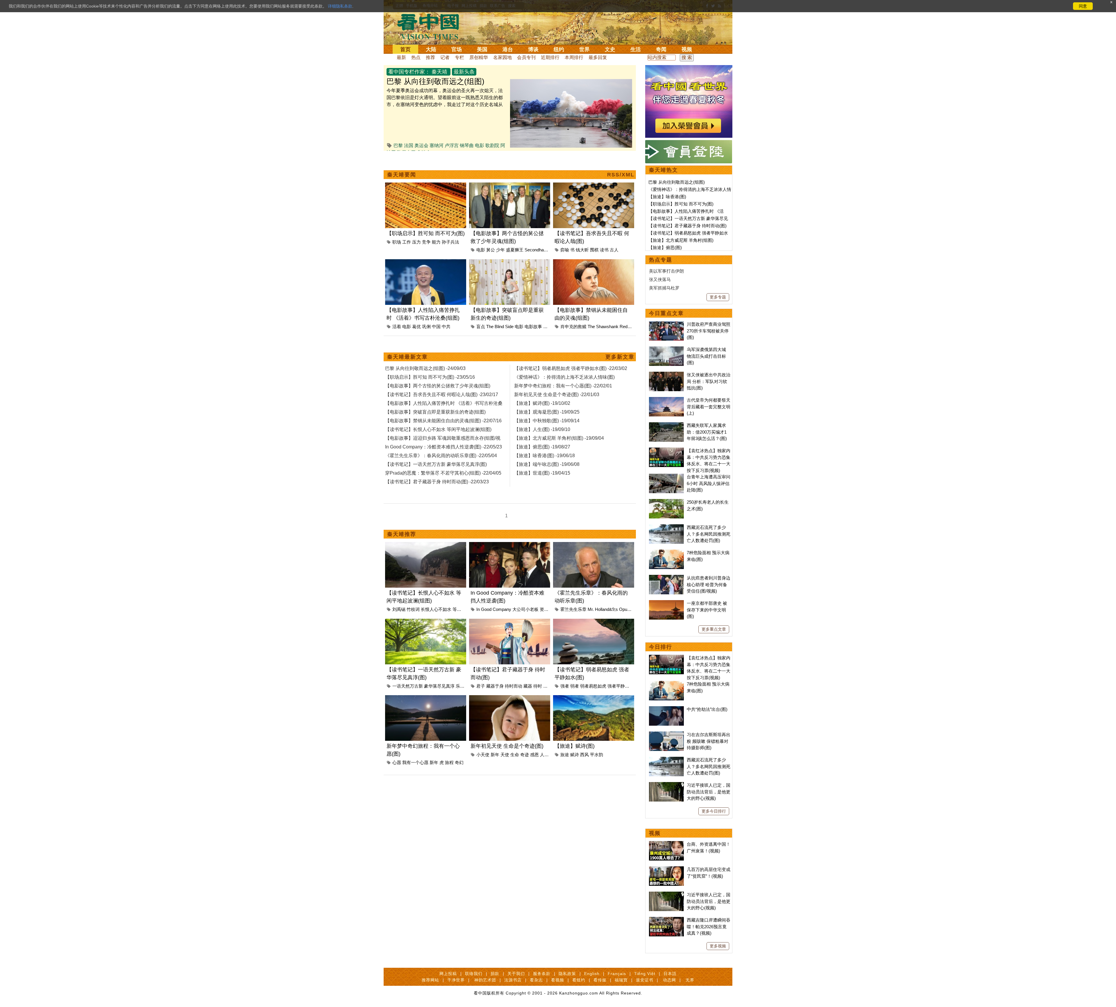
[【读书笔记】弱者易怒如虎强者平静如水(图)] (593, 622)
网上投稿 (448, 973)
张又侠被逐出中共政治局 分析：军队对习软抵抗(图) (708, 381)
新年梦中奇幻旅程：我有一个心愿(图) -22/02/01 (563, 385)
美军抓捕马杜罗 (664, 287)
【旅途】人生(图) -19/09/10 (542, 429)
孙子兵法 (450, 241)
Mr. (591, 609)
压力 (416, 241)
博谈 (533, 49)
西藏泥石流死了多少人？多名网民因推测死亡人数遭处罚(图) (708, 534)
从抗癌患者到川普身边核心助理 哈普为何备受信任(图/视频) (708, 584)
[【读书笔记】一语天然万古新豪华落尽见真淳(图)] (425, 622)
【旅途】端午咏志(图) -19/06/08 (547, 464)
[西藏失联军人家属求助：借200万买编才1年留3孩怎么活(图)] (666, 425)
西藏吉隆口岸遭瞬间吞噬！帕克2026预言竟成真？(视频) (708, 926)
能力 (436, 241)
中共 (446, 326)
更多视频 (718, 946)
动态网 (669, 980)
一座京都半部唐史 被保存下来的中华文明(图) (707, 610)
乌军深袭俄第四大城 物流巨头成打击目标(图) (706, 356)
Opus (624, 609)
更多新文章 (619, 357)
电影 (479, 145)
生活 (635, 49)
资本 (544, 609)
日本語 (670, 973)
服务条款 (541, 973)
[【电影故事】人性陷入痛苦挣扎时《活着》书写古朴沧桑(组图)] (425, 262)
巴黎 (398, 145)
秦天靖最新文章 (407, 357)
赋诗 (574, 754)
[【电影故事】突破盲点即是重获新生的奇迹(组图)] (509, 262)
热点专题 (660, 260)
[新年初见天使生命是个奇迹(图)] (509, 698)
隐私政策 (567, 973)
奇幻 (459, 762)
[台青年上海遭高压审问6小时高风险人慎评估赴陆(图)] (666, 476)
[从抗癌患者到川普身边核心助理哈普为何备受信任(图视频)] (666, 577)
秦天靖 (439, 72)
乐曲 (460, 686)
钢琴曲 (467, 145)
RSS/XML (620, 175)
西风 (584, 754)
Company (502, 609)
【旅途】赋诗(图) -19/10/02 (542, 403)
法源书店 (513, 980)
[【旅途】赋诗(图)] (593, 698)
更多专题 (718, 297)
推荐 (430, 57)
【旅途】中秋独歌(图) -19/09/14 (547, 420)
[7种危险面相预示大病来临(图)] (666, 552)
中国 (436, 326)
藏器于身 (495, 686)
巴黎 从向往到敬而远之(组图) (435, 81)
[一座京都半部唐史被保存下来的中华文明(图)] (666, 603)
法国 (408, 145)
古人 (614, 249)
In (478, 609)
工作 (406, 241)
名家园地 (502, 57)
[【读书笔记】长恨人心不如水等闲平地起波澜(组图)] (425, 545)
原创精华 (478, 57)
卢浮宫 (452, 145)
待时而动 (513, 686)
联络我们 (473, 973)
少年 (500, 249)
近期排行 (550, 57)
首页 (405, 49)
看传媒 (600, 980)
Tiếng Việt (644, 973)
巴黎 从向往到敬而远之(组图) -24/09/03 (425, 368)
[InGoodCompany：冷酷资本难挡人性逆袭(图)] (509, 545)
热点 (416, 57)
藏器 (527, 686)
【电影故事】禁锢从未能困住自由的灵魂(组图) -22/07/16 (443, 420)
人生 (544, 754)
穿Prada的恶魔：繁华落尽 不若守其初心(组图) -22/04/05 (443, 473)
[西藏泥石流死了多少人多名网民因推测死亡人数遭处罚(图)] (666, 527)
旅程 (449, 762)
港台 (507, 49)
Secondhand (536, 249)
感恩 (534, 754)
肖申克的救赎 (573, 326)
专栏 (459, 57)
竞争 (426, 241)
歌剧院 (492, 145)
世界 (584, 49)
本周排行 (574, 57)
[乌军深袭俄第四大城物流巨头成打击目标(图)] (666, 349)
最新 (401, 57)
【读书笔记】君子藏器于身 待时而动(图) (687, 225)
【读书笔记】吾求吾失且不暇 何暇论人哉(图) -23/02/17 (441, 394)
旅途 (564, 754)
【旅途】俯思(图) (665, 247)
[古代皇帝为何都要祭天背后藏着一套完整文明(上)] (666, 400)
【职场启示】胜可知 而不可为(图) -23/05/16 (430, 377)
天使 (504, 754)
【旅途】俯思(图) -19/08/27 (542, 446)
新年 (434, 762)
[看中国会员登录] (688, 151)
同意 (1083, 6)
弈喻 (564, 249)
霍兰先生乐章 (573, 609)
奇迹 (524, 754)
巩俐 (426, 326)
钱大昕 (582, 249)
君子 (480, 686)
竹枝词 (413, 609)
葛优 (416, 326)
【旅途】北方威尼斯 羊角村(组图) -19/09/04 (559, 438)
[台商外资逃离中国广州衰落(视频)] (666, 844)
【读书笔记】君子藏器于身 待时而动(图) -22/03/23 (437, 481)
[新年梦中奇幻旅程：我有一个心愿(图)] (425, 698)
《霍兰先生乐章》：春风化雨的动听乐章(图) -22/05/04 (441, 455)
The (489, 326)
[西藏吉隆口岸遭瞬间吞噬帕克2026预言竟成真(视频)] (666, 919)
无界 (690, 980)
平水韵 (596, 754)
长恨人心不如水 (436, 609)
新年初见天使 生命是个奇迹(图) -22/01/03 (556, 394)
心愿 (396, 762)
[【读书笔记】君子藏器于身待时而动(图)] (509, 622)
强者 (564, 686)
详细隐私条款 (340, 6)
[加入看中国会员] (688, 68)
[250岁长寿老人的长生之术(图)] (666, 502)
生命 (514, 754)
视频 (687, 49)
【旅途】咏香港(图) (667, 196)
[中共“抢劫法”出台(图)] (666, 709)
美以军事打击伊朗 (666, 271)
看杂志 (536, 980)
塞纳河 (436, 145)
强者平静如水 (620, 686)
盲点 (480, 326)
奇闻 (661, 49)
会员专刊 (526, 57)
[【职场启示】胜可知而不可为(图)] (425, 185)
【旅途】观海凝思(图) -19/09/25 (547, 411)
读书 (604, 249)
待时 (537, 686)
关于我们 (516, 973)
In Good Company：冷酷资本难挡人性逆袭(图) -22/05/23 (443, 446)
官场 (456, 49)
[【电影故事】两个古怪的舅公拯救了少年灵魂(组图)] (509, 185)
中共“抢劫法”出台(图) (707, 709)
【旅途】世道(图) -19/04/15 (542, 473)
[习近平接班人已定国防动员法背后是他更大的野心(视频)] (666, 785)
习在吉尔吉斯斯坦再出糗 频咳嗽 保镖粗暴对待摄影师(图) (708, 741)
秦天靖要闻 (401, 175)
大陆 (431, 49)
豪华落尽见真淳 (439, 686)
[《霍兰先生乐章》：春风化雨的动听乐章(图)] (593, 545)
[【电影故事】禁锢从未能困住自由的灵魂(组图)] (593, 262)
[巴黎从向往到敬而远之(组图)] (571, 82)
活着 (396, 326)
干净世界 (456, 980)
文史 (610, 49)
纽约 (559, 49)
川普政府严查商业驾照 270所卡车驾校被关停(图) (708, 331)
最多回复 (598, 57)
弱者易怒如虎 (593, 686)
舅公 (490, 249)
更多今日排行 (714, 811)
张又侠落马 (660, 279)
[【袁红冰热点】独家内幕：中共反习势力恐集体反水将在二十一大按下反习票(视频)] (666, 450)
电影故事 (533, 326)
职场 (396, 241)
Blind (499, 326)
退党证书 (644, 980)
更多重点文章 (714, 629)
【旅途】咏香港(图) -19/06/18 (544, 455)
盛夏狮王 (514, 249)
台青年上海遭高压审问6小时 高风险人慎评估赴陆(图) (708, 483)
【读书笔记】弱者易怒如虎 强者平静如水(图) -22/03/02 (570, 368)
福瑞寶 (621, 980)
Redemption (631, 326)
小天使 (482, 754)
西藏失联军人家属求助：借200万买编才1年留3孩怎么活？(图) (707, 432)
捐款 (495, 973)
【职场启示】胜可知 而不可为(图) (426, 233)
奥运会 (421, 145)
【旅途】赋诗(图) (575, 746)
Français (617, 973)
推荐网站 (430, 980)
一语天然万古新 (407, 686)
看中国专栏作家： (409, 72)
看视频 (557, 980)
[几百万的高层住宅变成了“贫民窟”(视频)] (666, 869)
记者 (445, 57)
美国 (482, 49)
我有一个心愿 (415, 762)
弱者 (574, 686)
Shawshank (607, 326)
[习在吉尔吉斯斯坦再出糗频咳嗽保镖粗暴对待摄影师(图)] (666, 734)
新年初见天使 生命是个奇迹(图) (507, 746)
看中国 (431, 26)
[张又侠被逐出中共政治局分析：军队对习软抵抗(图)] (666, 374)
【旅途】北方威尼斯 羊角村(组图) (680, 240)
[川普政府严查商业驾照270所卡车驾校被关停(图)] (666, 324)
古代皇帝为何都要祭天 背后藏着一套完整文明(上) (708, 407)
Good (486, 609)
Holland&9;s (606, 609)
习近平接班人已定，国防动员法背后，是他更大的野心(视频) (708, 792)
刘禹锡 (398, 609)
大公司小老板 (525, 609)
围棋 (594, 249)
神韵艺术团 (485, 980)
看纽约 (578, 980)
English (592, 973)
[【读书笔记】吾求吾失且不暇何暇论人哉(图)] (593, 185)
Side (509, 326)
